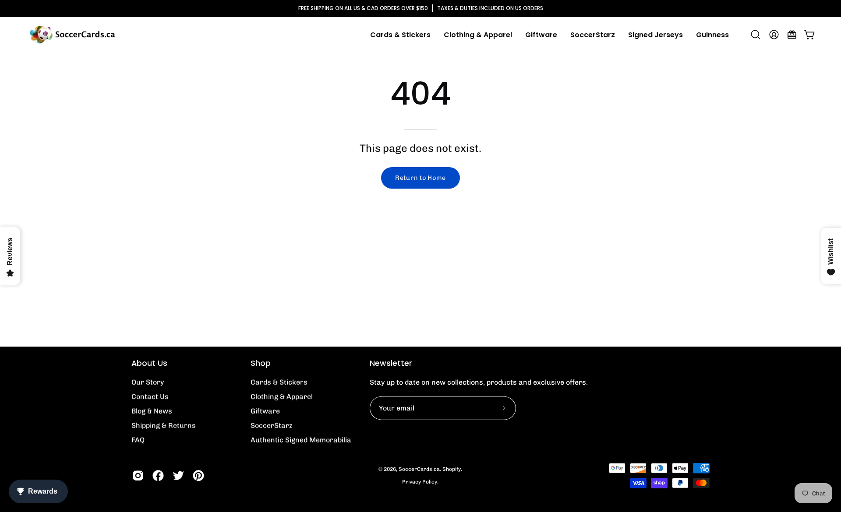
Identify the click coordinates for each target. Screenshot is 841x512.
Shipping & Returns (163, 425)
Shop (261, 363)
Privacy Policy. (420, 482)
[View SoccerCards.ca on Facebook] (158, 475)
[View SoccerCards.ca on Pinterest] (198, 475)
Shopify (451, 469)
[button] (478, 34)
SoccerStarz (272, 425)
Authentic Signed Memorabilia (301, 440)
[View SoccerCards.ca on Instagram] (138, 475)
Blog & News (151, 411)
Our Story (147, 382)
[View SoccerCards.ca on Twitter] (178, 475)
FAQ (138, 440)
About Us (149, 363)
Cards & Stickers (279, 382)
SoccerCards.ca (419, 469)
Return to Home (420, 178)
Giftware (265, 411)
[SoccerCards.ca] (72, 35)
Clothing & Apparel (282, 397)
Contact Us (150, 397)
